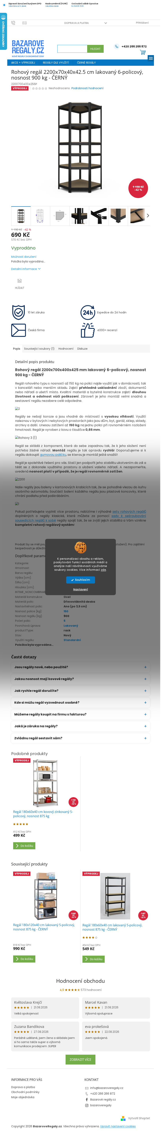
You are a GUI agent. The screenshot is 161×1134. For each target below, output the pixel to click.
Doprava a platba (75, 23)
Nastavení (79, 589)
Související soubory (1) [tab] (38, 349)
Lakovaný (69, 626)
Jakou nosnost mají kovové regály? (42, 679)
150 (64, 611)
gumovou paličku (51, 454)
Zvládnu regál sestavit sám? (37, 738)
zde (102, 570)
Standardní (70, 640)
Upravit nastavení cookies (116, 1126)
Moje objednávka (21, 1097)
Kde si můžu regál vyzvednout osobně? (45, 702)
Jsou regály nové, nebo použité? (39, 667)
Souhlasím (80, 580)
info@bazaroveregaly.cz (105, 1088)
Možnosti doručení (22, 257)
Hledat (94, 49)
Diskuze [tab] (81, 349)
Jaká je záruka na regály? (34, 726)
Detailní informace (22, 269)
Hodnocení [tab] (64, 349)
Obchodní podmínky (24, 1092)
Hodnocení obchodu (79, 980)
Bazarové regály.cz (101, 1100)
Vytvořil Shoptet (137, 1118)
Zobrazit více (79, 1059)
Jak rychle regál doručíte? (35, 690)
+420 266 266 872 (101, 1094)
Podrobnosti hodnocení (86, 88)
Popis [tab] (15, 349)
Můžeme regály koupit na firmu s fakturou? (49, 714)
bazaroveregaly (99, 1105)
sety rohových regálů (128, 511)
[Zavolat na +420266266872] (15, 23)
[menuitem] (21, 62)
